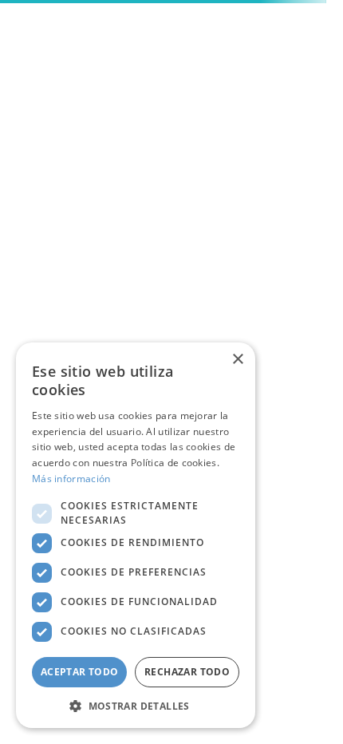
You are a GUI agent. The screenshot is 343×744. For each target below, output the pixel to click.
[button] (135, 705)
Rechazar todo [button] (187, 672)
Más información (71, 478)
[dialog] (135, 535)
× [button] (237, 360)
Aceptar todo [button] (80, 672)
